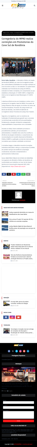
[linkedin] (28, 351)
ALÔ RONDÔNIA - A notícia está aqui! (23, 444)
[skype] (16, 351)
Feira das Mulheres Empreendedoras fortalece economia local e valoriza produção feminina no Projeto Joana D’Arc (21, 257)
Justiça (11, 32)
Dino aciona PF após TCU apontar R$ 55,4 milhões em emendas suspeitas (21, 220)
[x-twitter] (13, 351)
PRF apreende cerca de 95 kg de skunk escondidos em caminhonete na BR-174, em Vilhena (17, 386)
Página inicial (6, 32)
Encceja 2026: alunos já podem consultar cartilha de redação (20, 302)
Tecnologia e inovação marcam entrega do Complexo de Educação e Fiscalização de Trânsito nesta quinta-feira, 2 (22, 331)
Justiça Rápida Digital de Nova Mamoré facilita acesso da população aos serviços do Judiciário (22, 228)
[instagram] (12, 317)
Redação (22, 200)
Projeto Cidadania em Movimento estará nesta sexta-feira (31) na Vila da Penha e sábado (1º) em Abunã (22, 246)
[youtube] (18, 317)
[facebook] (6, 317)
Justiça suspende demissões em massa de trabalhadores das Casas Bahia (21, 213)
